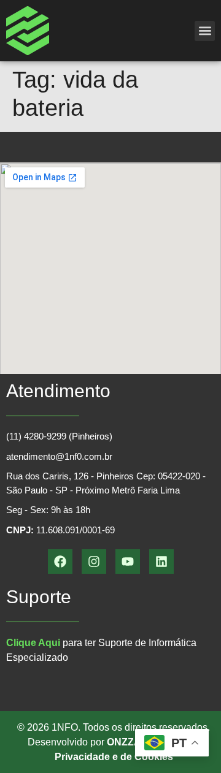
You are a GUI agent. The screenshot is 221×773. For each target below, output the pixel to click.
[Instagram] (94, 561)
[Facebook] (60, 561)
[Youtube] (127, 561)
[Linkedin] (161, 561)
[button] (205, 31)
